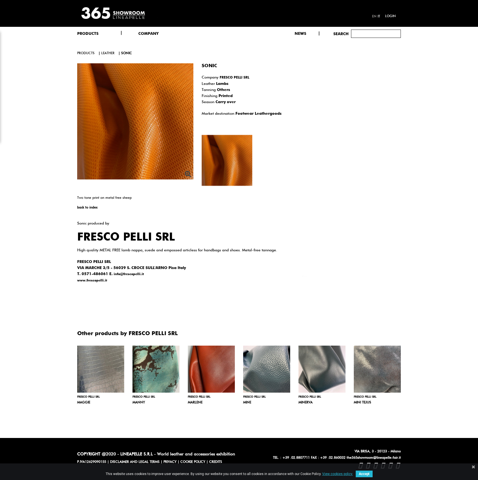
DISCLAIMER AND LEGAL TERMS (135, 462)
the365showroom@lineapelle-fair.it (374, 458)
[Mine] (266, 369)
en (374, 16)
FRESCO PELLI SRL (234, 77)
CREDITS (215, 462)
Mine (247, 402)
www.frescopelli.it (92, 280)
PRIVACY (169, 462)
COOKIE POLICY (192, 462)
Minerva (305, 402)
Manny (139, 402)
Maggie (83, 402)
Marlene (195, 402)
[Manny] (156, 369)
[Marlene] (211, 369)
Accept (364, 474)
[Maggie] (100, 369)
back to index (87, 207)
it (379, 16)
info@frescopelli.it (129, 274)
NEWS (300, 34)
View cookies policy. (337, 474)
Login (390, 16)
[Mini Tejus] (377, 369)
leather (108, 53)
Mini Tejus (362, 402)
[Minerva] (321, 369)
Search (341, 34)
